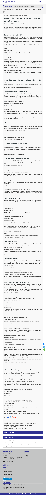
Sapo (36, 493)
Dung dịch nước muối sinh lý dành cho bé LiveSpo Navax (15, 362)
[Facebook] (44, 344)
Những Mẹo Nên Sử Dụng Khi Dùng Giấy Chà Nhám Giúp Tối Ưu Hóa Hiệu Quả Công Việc (20, 423)
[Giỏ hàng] (39, 1)
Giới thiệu (26, 455)
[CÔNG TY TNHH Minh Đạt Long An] (10, 1)
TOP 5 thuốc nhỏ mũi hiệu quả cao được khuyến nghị (24, 381)
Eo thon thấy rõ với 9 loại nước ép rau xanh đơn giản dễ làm (15, 428)
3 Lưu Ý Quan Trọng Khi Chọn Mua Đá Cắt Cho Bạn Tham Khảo (15, 422)
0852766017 (10, 460)
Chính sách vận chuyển (8, 471)
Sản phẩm (26, 456)
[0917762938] (44, 349)
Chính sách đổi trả (7, 472)
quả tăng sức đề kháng (19, 379)
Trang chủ (26, 453)
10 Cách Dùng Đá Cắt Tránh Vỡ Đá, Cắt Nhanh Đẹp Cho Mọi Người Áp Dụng (18, 425)
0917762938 (15, 460)
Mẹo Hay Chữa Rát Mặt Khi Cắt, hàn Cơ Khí (12, 426)
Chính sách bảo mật (7, 469)
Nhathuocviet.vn (11, 395)
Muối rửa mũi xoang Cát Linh (10, 364)
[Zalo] (44, 347)
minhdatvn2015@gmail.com (12, 461)
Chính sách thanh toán (8, 474)
